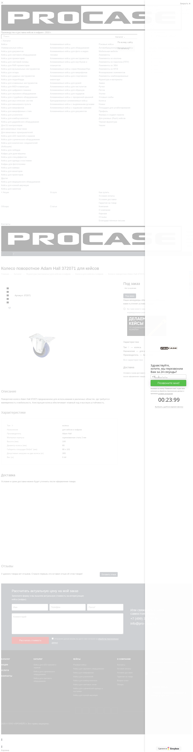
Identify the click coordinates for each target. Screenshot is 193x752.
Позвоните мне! (168, 383)
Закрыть (184, 3)
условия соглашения (165, 393)
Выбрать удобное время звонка (169, 406)
